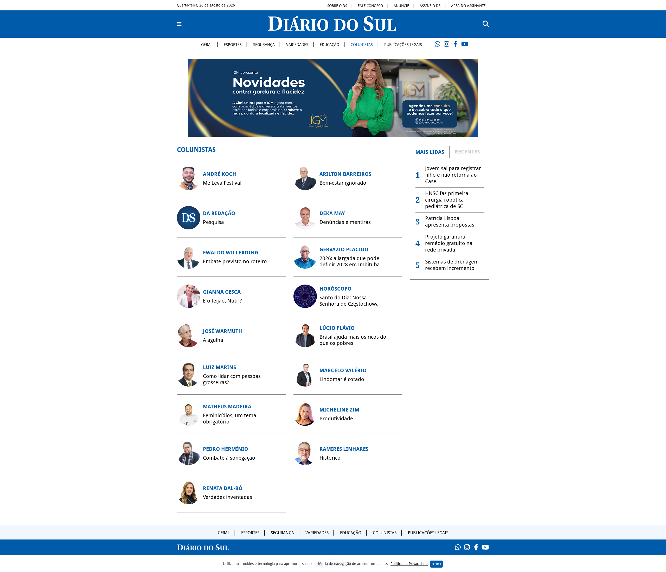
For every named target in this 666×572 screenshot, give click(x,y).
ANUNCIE (401, 6)
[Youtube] (465, 44)
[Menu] (179, 24)
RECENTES (467, 152)
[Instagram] (446, 44)
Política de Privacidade (409, 564)
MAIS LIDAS (429, 152)
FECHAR (436, 564)
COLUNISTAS (362, 44)
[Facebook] (455, 44)
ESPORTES (233, 44)
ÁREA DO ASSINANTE (468, 6)
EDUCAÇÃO (329, 44)
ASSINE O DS (430, 6)
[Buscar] (486, 24)
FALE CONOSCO (370, 6)
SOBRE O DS (337, 6)
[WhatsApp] (437, 44)
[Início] (332, 29)
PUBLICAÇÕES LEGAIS (403, 44)
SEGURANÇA (264, 44)
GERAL (206, 44)
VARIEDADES (297, 44)
